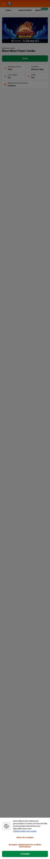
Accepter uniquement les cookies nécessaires (25, 845)
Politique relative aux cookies (25, 831)
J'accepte (25, 854)
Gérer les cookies (25, 837)
